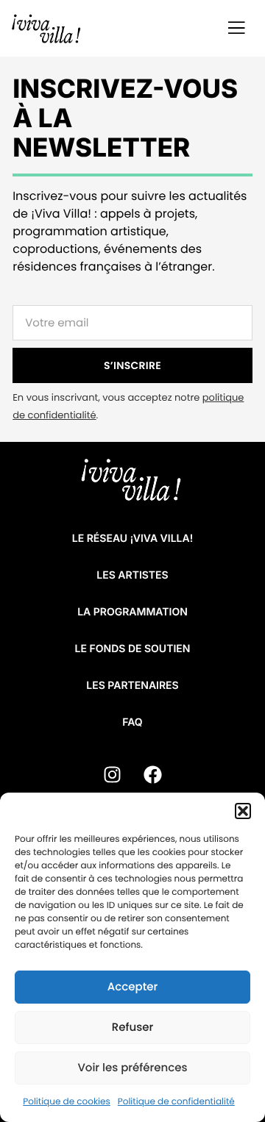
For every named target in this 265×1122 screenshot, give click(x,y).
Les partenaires (132, 685)
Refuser (132, 1027)
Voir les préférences (132, 1068)
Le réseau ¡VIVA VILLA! (132, 538)
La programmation (132, 612)
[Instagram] (112, 774)
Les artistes (132, 575)
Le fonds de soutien (133, 649)
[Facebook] (153, 774)
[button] (243, 811)
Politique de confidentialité (176, 1102)
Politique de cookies (66, 1102)
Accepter (132, 987)
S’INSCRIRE (132, 365)
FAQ (132, 722)
